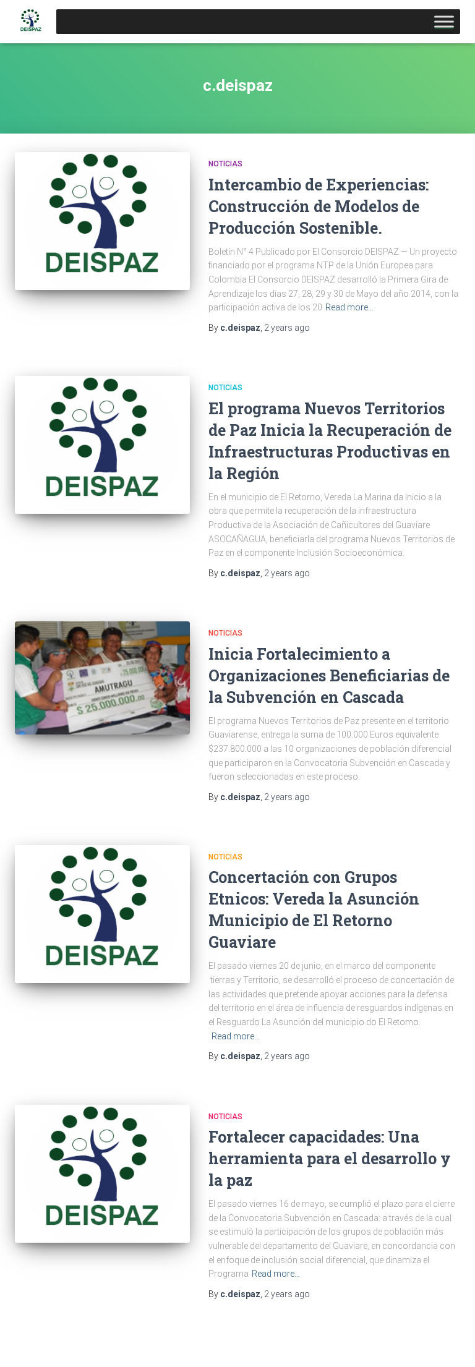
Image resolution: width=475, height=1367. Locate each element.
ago (287, 328)
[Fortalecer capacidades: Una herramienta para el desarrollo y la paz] (102, 1174)
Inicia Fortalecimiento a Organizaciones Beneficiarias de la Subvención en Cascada (329, 675)
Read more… (349, 307)
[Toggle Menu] (444, 21)
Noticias (225, 164)
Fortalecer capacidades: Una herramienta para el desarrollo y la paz (329, 1158)
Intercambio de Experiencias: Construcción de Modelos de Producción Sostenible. (318, 206)
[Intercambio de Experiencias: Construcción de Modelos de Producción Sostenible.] (102, 221)
